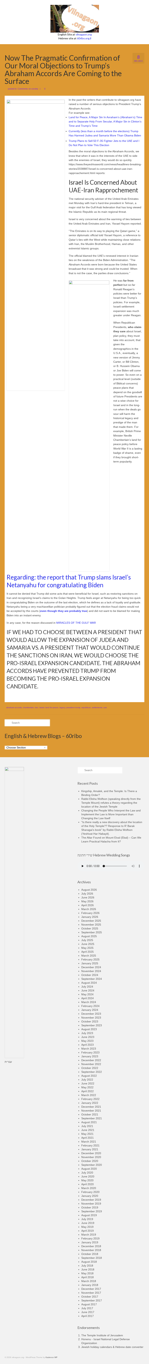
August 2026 (89, 889)
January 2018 (89, 1284)
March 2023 (88, 1048)
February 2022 (90, 1098)
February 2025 (90, 959)
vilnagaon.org (84, 34)
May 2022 (87, 1087)
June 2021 (87, 1130)
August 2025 (89, 936)
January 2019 (89, 1242)
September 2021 (91, 1118)
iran (36, 707)
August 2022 (89, 1075)
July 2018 (87, 1265)
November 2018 (91, 1250)
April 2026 (87, 905)
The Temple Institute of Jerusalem (102, 1335)
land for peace (51, 707)
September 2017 (91, 1300)
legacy (62, 707)
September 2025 (91, 932)
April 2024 (87, 998)
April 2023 (87, 1044)
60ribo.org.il (84, 38)
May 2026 (87, 901)
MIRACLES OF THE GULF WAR (76, 622)
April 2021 (87, 1137)
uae (105, 707)
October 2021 (89, 1114)
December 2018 (91, 1246)
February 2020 (90, 1192)
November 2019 (91, 1203)
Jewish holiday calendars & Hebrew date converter (112, 1346)
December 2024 (91, 967)
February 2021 (90, 1145)
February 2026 (90, 912)
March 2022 (88, 1095)
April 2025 (87, 951)
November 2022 (91, 1064)
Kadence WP (51, 1357)
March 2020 (88, 1188)
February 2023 (90, 1052)
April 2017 (87, 1316)
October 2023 (89, 1021)
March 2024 (88, 1002)
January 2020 (89, 1195)
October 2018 (89, 1254)
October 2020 (89, 1160)
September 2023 (91, 1025)
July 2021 (87, 1126)
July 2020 (87, 1172)
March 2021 (88, 1141)
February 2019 (90, 1238)
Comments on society (28, 89)
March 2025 (88, 955)
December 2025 (91, 920)
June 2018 (87, 1269)
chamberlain (28, 707)
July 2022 (87, 1079)
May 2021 (87, 1133)
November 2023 (91, 1017)
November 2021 (91, 1110)
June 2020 (87, 1176)
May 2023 (87, 1040)
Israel (41, 707)
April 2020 (87, 1184)
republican (86, 707)
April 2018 (87, 1277)
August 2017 (89, 1304)
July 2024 (87, 986)
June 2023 (87, 1036)
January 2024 (89, 1009)
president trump (73, 707)
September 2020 (91, 1164)
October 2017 (89, 1296)
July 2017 (87, 1308)
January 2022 (89, 1102)
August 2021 (89, 1122)
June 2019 (87, 1222)
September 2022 (91, 1071)
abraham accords (14, 707)
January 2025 (89, 963)
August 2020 (89, 1168)
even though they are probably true (63, 610)
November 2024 (91, 971)
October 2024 (89, 974)
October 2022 (89, 1068)
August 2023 (89, 1029)
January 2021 (89, 1149)
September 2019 (91, 1211)
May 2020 (87, 1180)
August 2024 (89, 982)
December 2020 (91, 1153)
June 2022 (87, 1083)
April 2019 (87, 1230)
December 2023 (91, 1013)
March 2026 (88, 909)
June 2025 (87, 944)
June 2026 (87, 897)
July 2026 (87, 893)
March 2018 (88, 1281)
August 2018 (89, 1261)
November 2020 (91, 1157)
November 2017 (91, 1292)
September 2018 (91, 1257)
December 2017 (91, 1288)
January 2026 (89, 916)
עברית (8, 1061)
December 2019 (91, 1199)
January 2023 (89, 1056)
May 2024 (87, 994)
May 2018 (87, 1273)
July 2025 (87, 940)
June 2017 (87, 1312)
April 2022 (87, 1091)
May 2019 (87, 1226)
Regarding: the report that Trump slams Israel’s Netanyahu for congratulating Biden (69, 581)
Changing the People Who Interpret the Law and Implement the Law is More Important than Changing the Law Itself (111, 814)
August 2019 (89, 1215)
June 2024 (87, 990)
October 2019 (89, 1207)
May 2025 (87, 947)
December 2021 (91, 1106)
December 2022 (91, 1060)
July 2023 (87, 1033)
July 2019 (87, 1219)
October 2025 (89, 928)
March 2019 (88, 1234)
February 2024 (90, 1006)
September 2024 (91, 978)
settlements (97, 707)
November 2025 (91, 924)
